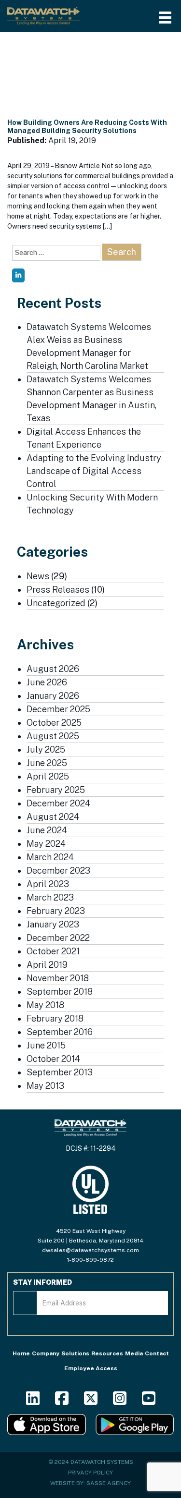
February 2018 (55, 1018)
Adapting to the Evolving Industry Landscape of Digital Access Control (94, 471)
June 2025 (47, 763)
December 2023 (58, 870)
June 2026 (47, 682)
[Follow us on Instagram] (119, 1401)
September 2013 (60, 1072)
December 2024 (58, 803)
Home (21, 1353)
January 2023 (53, 924)
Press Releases (58, 590)
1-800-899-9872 (90, 1259)
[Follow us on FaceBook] (61, 1401)
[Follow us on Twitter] (90, 1401)
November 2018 (58, 978)
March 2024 (50, 857)
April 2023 (48, 884)
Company (45, 1353)
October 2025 (54, 723)
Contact (157, 1353)
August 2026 (53, 669)
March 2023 (50, 897)
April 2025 (48, 776)
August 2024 (53, 817)
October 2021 (53, 951)
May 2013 (45, 1086)
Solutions (75, 1353)
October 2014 (53, 1059)
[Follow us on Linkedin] (32, 1401)
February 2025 (56, 790)
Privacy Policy (90, 1472)
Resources (107, 1353)
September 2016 (60, 1032)
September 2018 (60, 991)
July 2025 (46, 749)
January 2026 (53, 696)
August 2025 (53, 736)
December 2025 (58, 709)
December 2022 (58, 938)
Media (134, 1353)
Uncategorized (56, 603)
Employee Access (90, 1368)
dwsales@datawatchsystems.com (90, 1250)
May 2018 (45, 1005)
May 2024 (46, 844)
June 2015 (46, 1045)
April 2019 (47, 965)
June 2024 (47, 830)
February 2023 (56, 911)
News (38, 576)
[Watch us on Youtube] (148, 1401)
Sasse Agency (108, 1483)
